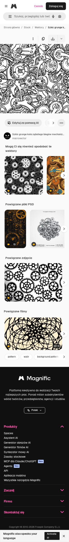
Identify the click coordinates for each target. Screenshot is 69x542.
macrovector (19, 138)
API (6, 470)
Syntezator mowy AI (16, 452)
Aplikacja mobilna (15, 475)
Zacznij (9, 490)
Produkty (10, 426)
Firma (8, 501)
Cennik (38, 6)
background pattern (47, 356)
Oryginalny (26, 51)
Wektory (39, 27)
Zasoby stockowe (14, 456)
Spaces (8, 433)
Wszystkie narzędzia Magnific (22, 480)
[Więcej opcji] (33, 38)
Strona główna (12, 27)
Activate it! (51, 535)
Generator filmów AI (16, 447)
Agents (11, 466)
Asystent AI (11, 438)
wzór (26, 356)
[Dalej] (53, 123)
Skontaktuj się (14, 512)
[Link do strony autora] (7, 136)
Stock (27, 27)
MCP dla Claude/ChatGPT (23, 461)
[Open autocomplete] (8, 16)
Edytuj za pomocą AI (25, 123)
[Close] (64, 536)
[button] (34, 410)
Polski (34, 410)
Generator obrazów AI (17, 442)
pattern (12, 356)
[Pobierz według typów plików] (61, 38)
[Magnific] (34, 379)
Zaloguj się (56, 6)
